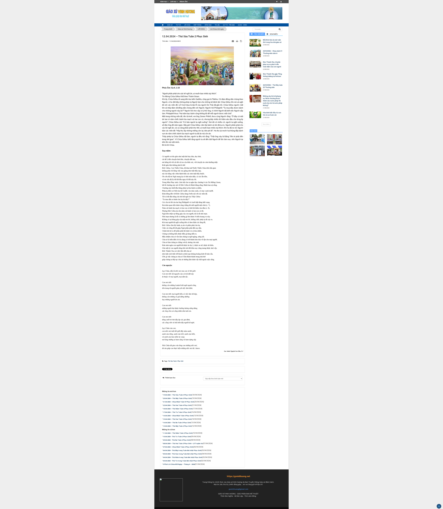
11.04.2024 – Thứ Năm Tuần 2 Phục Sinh (177, 433)
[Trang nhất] (163, 25)
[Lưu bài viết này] (241, 41)
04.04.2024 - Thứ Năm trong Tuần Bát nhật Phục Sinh (182, 457)
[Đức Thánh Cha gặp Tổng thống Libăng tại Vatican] (255, 76)
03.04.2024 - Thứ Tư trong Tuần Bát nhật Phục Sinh (182, 461)
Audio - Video (242, 25)
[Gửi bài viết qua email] (233, 41)
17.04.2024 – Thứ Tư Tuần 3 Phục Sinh (177, 412)
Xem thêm (266, 124)
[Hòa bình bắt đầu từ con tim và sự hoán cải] (255, 114)
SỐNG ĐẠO (208, 25)
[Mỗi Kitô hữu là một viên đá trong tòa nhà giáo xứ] (255, 43)
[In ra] (237, 41)
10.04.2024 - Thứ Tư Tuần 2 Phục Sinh (177, 436)
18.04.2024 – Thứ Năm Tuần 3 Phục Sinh (177, 409)
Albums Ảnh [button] (183, 1)
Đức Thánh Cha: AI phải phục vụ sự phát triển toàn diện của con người (272, 64)
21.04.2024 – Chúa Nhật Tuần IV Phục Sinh (178, 402)
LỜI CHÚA (187, 25)
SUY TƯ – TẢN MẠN (229, 25)
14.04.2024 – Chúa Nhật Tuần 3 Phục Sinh (178, 416)
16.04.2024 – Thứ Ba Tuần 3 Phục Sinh (177, 422)
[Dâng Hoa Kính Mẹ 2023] (274, 139)
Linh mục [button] (173, 1)
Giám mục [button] (163, 1)
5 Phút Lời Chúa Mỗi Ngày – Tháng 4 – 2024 (179, 464)
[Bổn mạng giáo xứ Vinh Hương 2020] (257, 151)
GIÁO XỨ (170, 25)
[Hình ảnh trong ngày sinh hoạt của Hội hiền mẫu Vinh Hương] (274, 150)
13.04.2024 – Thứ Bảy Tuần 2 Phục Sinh (177, 426)
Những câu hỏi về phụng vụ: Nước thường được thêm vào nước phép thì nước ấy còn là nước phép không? (272, 100)
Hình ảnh (253, 131)
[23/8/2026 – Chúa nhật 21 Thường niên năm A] (255, 53)
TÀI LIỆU (217, 25)
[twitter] (277, 2)
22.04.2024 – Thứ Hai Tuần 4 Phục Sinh (177, 405)
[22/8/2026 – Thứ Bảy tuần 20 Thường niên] (255, 88)
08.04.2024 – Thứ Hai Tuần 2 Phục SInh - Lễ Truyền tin (183, 443)
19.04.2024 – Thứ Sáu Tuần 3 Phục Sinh (177, 395)
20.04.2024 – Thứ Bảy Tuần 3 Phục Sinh (177, 398)
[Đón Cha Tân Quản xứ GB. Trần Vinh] (257, 139)
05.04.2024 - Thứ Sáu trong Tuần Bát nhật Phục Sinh (182, 454)
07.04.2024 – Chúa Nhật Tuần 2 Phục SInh (178, 447)
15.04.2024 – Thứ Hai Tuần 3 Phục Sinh (177, 419)
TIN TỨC (178, 25)
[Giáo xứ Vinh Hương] (180, 13)
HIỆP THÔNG (197, 25)
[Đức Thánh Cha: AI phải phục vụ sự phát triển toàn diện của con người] (255, 64)
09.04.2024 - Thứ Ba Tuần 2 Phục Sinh (176, 440)
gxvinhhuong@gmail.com (238, 489)
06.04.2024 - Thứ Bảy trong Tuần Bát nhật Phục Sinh (182, 450)
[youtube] (281, 2)
